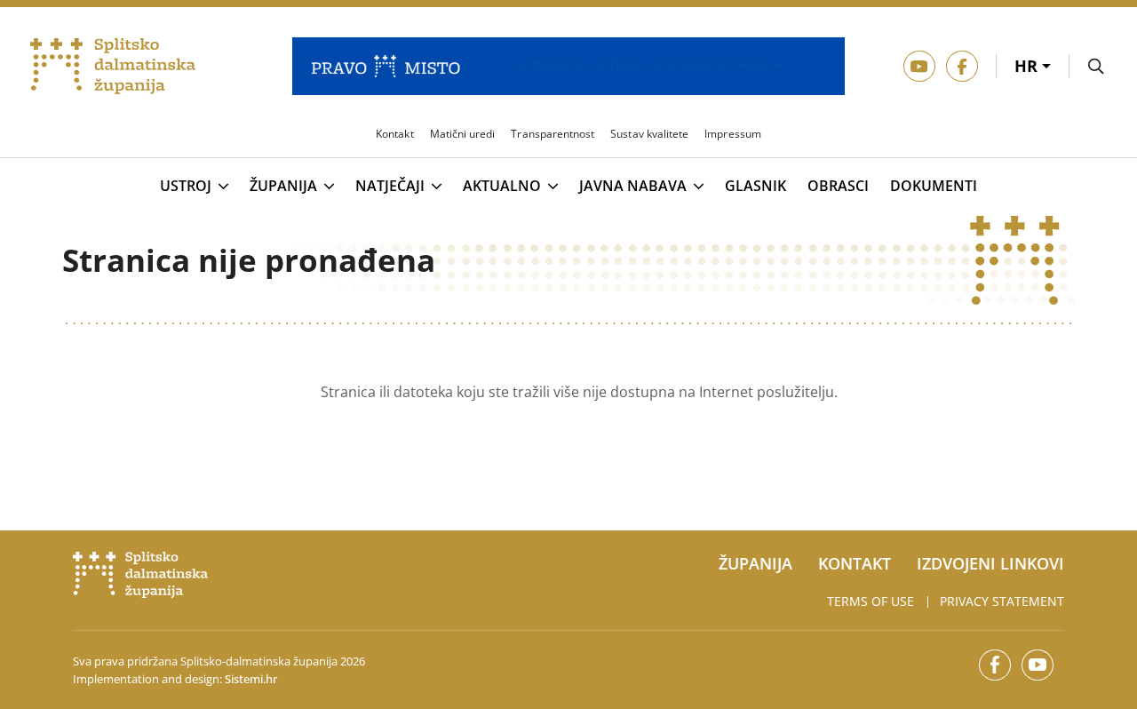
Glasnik (755, 186)
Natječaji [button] (390, 186)
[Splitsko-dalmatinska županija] (112, 66)
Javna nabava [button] (633, 186)
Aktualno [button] (502, 186)
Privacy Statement (1002, 601)
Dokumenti (933, 186)
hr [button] (1028, 65)
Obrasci (838, 186)
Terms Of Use (870, 601)
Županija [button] (283, 186)
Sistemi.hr (251, 679)
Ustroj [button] (185, 186)
